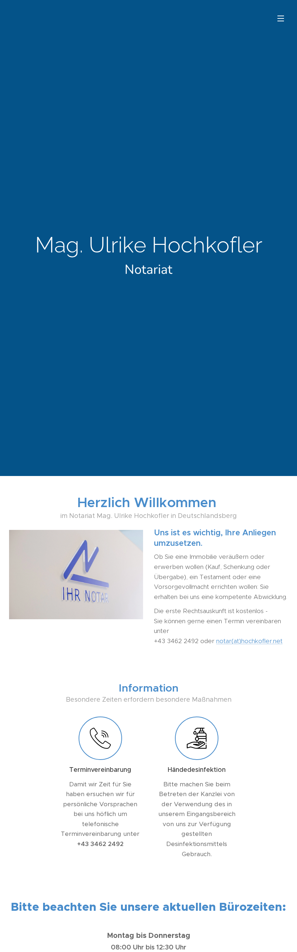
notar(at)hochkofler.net (249, 641)
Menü (280, 18)
